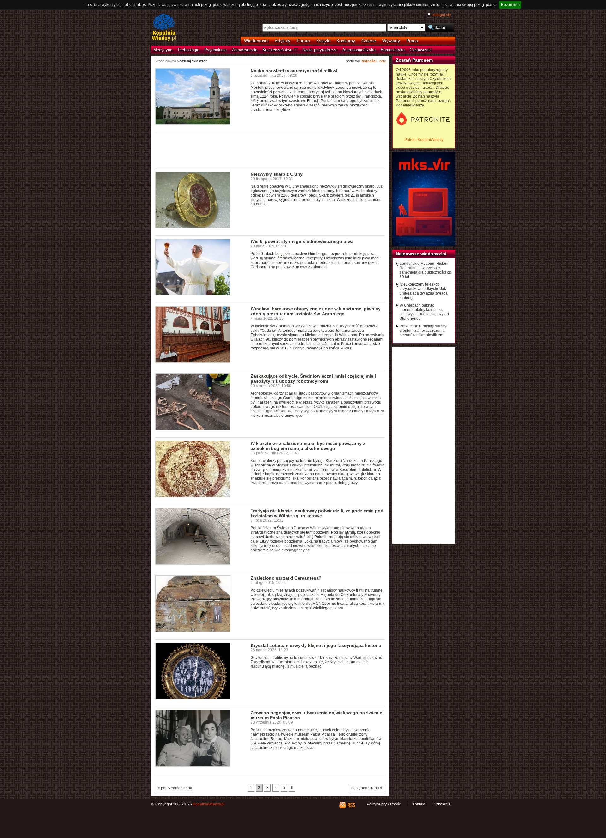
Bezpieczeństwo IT (279, 49)
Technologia (188, 49)
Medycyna (162, 49)
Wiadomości (256, 40)
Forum (303, 40)
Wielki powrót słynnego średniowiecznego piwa (302, 241)
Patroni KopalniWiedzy (423, 139)
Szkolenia (442, 804)
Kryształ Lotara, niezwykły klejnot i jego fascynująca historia (316, 645)
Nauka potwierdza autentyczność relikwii (295, 70)
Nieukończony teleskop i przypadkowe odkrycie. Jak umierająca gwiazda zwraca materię (424, 291)
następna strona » (366, 788)
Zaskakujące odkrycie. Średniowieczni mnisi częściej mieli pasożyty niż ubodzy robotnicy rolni (313, 378)
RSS (351, 805)
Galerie (368, 40)
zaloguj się (441, 15)
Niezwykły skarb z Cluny (277, 174)
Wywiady (391, 40)
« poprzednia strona (175, 788)
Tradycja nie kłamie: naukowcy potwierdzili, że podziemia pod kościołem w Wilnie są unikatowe (317, 513)
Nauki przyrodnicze (319, 49)
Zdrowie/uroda (244, 49)
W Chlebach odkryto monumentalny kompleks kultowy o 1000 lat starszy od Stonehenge (424, 312)
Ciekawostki (421, 49)
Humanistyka (393, 49)
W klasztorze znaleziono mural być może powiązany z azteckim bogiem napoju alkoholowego (308, 446)
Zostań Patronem (414, 60)
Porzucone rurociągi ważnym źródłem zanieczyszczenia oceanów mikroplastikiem (424, 330)
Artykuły (282, 40)
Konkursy (345, 40)
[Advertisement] (270, 150)
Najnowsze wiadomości (421, 253)
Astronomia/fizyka (359, 49)
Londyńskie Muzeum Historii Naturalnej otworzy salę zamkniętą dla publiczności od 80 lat (425, 270)
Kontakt (418, 804)
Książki (323, 40)
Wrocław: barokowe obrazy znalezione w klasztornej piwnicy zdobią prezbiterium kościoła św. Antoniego (316, 311)
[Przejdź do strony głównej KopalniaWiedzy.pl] (164, 28)
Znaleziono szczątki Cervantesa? (286, 577)
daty (382, 61)
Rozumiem (510, 5)
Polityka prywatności (384, 804)
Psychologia (215, 49)
